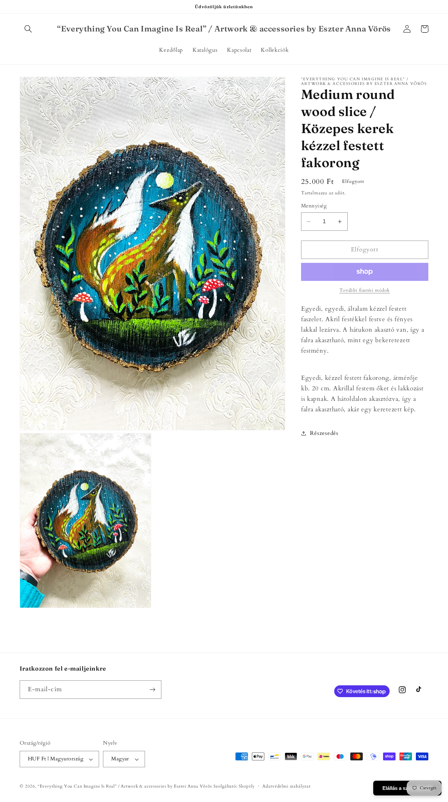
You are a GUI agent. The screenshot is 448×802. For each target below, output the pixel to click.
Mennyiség (314, 206)
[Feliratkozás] (152, 689)
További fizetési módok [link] (364, 290)
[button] (28, 29)
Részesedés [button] (324, 433)
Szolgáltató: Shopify (234, 786)
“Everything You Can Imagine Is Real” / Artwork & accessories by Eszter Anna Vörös (125, 786)
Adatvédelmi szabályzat (286, 786)
